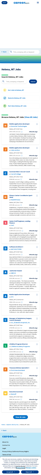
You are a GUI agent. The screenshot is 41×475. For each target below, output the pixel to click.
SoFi (12, 225)
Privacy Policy (20, 468)
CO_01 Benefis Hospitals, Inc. (20, 322)
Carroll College (16, 174)
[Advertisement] (20, 26)
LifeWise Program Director (18, 344)
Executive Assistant (16, 392)
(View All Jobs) (31, 117)
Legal (4, 448)
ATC (12, 297)
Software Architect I (16, 247)
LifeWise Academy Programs (20, 346)
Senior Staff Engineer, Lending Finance (19, 222)
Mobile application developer (19, 124)
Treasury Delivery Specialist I (19, 368)
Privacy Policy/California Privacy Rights (15, 451)
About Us (5, 442)
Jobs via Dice (15, 150)
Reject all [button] (29, 472)
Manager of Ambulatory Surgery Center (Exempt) (20, 319)
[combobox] (14, 82)
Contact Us (6, 445)
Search (33, 81)
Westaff (13, 394)
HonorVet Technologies (19, 126)
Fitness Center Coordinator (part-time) (21, 196)
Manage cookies (31, 468)
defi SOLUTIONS (16, 249)
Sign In (4, 2)
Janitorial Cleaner (15, 271)
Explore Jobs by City (12, 424)
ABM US (13, 273)
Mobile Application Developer (19, 294)
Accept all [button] (10, 472)
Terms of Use (6, 454)
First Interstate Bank (18, 370)
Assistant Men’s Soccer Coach (19, 172)
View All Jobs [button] (20, 417)
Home (3, 424)
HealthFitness (15, 200)
